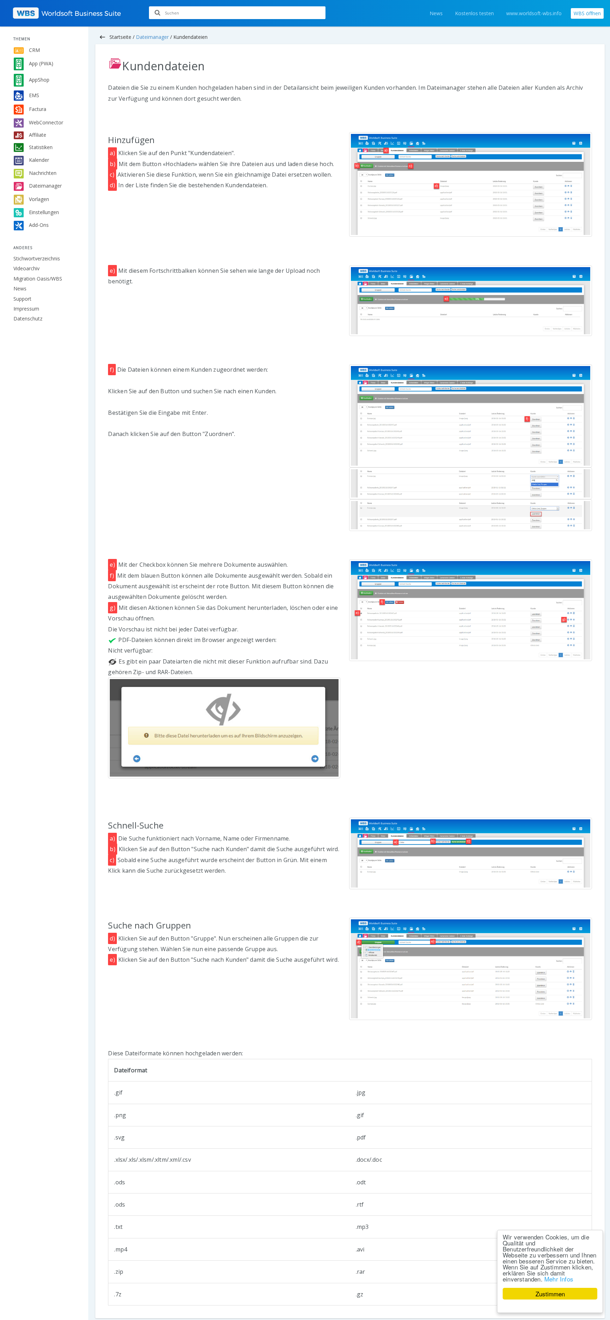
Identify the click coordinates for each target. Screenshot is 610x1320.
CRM (34, 50)
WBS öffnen (587, 13)
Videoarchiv (26, 268)
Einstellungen (43, 212)
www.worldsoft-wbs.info (534, 13)
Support (22, 298)
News (436, 13)
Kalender (38, 160)
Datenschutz (27, 318)
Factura (37, 109)
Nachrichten (42, 173)
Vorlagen (38, 198)
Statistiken (40, 146)
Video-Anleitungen (580, 37)
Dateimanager (45, 185)
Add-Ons (38, 225)
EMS (33, 95)
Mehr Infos (558, 1278)
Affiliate (37, 134)
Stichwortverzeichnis (36, 258)
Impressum (26, 308)
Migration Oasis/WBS (37, 278)
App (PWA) (40, 63)
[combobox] (237, 12)
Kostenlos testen (474, 13)
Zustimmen (550, 1293)
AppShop (38, 79)
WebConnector (45, 122)
